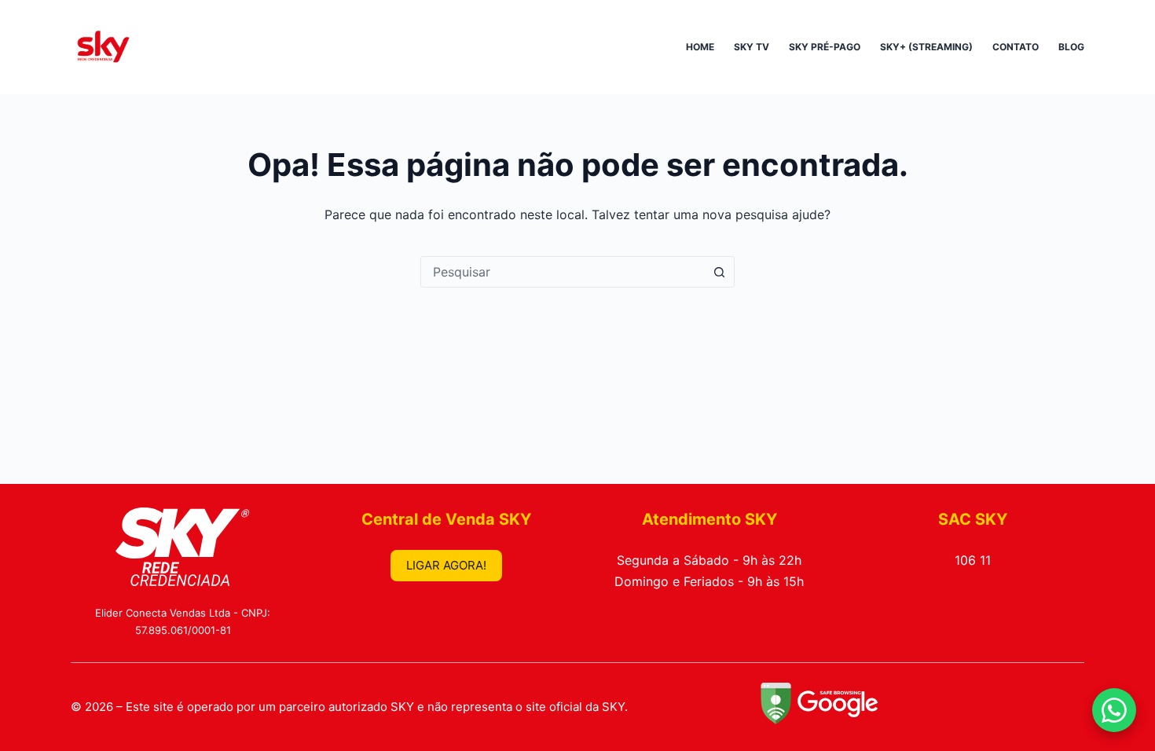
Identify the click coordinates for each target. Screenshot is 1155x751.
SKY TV (751, 47)
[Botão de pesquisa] (719, 272)
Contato (1015, 47)
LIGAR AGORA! (446, 565)
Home (700, 47)
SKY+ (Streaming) (926, 47)
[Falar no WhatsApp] (1114, 710)
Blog (1071, 47)
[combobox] (562, 272)
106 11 (973, 560)
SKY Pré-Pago (824, 47)
